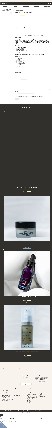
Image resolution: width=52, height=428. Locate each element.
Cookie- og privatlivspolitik (31, 410)
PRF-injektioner (29, 402)
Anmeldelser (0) (41, 35)
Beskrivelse (20, 35)
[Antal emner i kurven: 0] (50, 3)
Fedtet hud (29, 32)
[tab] (20, 35)
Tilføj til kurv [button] (27, 247)
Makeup (15, 6)
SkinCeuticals (26, 6)
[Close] (1, 415)
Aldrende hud (25, 32)
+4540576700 (5, 390)
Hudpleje (5, 6)
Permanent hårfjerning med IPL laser (32, 395)
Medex (40, 395)
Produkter (4, 9)
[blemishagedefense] (19, 10)
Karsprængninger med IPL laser (32, 396)
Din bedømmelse (18, 79)
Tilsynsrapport (46, 410)
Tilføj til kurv (22, 23)
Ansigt (7, 9)
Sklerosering (29, 392)
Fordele (25, 35)
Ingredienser (35, 35)
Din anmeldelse (18, 80)
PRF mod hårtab (29, 401)
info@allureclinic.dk (6, 392)
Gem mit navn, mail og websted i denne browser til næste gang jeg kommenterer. (29, 96)
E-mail (16, 94)
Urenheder (33, 32)
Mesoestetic (41, 394)
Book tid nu (4, 3)
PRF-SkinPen (29, 400)
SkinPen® (28, 393)
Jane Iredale (36, 6)
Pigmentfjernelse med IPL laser (32, 397)
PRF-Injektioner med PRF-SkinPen (31, 399)
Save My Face (47, 6)
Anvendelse (30, 35)
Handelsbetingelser (42, 396)
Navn (16, 91)
